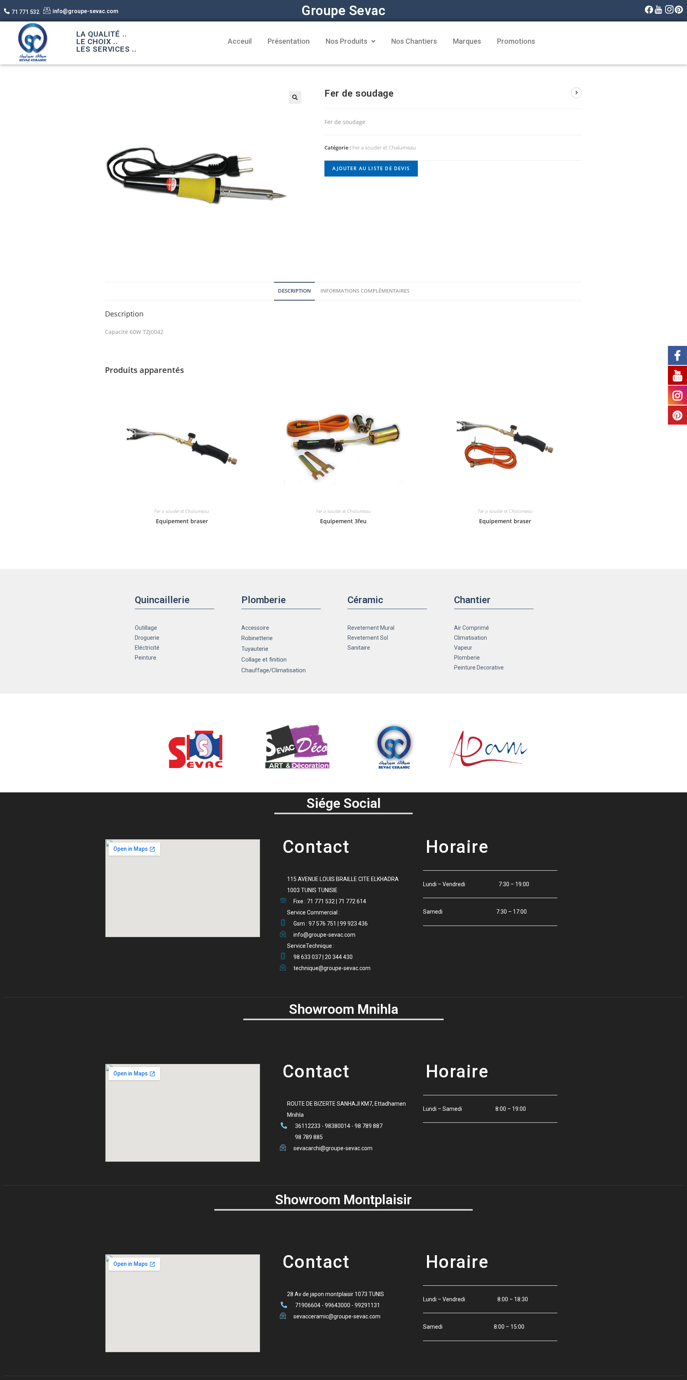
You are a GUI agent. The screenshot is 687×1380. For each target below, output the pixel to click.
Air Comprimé (471, 628)
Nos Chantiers (414, 41)
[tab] (294, 291)
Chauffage (255, 670)
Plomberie (467, 657)
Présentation (289, 41)
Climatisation (470, 638)
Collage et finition (264, 659)
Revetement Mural (370, 628)
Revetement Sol (367, 638)
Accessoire (255, 628)
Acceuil (240, 41)
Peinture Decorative (479, 667)
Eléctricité (147, 647)
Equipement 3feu (343, 521)
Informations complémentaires (364, 290)
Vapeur (463, 647)
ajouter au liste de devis (371, 168)
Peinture (145, 657)
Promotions (516, 41)
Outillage (146, 628)
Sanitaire (358, 647)
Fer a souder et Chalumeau (384, 147)
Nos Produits (346, 41)
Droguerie (147, 638)
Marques (467, 41)
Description (294, 290)
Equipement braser (182, 521)
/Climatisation (287, 670)
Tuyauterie (254, 648)
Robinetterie (257, 638)
